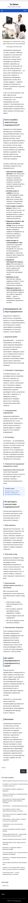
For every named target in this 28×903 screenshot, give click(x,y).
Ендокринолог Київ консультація (13, 470)
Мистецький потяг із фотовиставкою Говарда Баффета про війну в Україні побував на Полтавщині (14, 800)
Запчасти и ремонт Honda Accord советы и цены (15, 781)
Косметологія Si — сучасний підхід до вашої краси (15, 806)
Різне (4, 885)
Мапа (3, 894)
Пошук (4, 767)
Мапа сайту (18, 900)
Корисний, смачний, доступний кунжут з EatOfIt (14, 839)
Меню (25, 10)
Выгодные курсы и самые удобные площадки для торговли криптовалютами (12, 492)
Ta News (14, 4)
